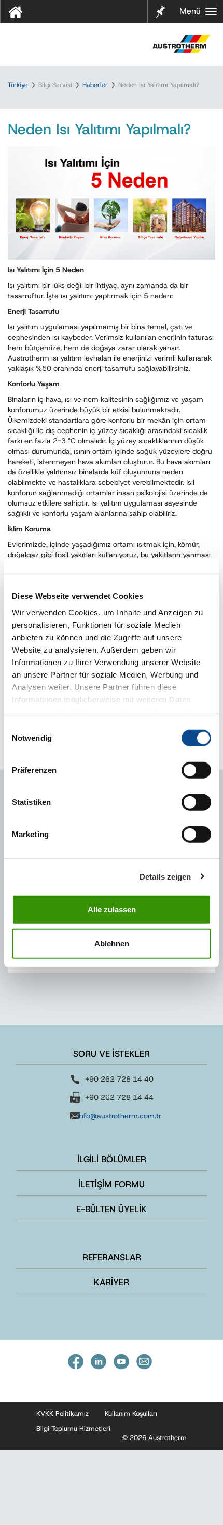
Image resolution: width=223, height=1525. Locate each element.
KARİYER (111, 1282)
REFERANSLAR (111, 1257)
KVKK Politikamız (62, 1413)
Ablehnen (111, 943)
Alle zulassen (112, 909)
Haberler (95, 85)
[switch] (196, 770)
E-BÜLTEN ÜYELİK (111, 1209)
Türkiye (18, 85)
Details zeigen (165, 876)
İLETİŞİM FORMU (111, 1184)
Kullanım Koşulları (131, 1413)
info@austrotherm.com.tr (119, 1115)
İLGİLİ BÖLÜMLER (111, 1159)
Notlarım (159, 10)
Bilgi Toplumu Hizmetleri (73, 1428)
